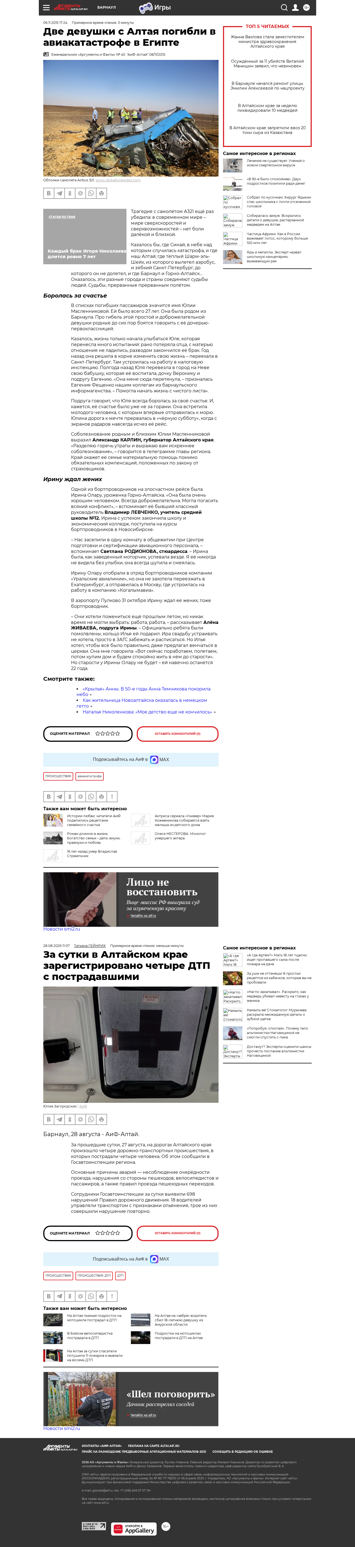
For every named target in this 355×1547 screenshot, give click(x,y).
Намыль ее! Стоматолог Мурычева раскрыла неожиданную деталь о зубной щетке (276, 1014)
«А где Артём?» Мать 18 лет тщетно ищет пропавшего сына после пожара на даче (277, 959)
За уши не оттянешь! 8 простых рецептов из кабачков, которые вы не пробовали (279, 977)
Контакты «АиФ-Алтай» (102, 1446)
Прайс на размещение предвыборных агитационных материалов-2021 (144, 1452)
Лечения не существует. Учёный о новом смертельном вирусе (276, 163)
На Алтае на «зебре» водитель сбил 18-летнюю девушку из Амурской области (181, 1320)
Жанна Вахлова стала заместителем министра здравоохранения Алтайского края (267, 42)
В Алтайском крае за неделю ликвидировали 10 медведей (267, 108)
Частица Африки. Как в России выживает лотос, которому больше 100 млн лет (277, 238)
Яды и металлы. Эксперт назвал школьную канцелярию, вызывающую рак (274, 256)
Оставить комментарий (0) (178, 734)
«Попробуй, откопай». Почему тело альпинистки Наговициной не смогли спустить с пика (277, 1032)
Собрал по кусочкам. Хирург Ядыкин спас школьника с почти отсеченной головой (279, 201)
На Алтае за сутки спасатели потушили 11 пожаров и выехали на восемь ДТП (95, 1355)
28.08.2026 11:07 (56, 946)
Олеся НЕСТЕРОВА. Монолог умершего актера (180, 836)
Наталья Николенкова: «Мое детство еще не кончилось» (147, 712)
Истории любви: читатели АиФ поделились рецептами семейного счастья (94, 820)
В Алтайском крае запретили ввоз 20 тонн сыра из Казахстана (267, 130)
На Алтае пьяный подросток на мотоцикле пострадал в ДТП (94, 1318)
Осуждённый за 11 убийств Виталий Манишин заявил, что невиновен (267, 63)
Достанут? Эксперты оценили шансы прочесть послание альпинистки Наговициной (279, 1051)
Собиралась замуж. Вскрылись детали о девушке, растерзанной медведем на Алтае (275, 220)
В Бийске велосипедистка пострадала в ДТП (90, 1335)
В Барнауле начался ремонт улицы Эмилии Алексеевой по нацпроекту (267, 86)
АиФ (83, 1106)
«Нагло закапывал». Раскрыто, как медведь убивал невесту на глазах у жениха (278, 996)
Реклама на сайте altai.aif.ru (153, 1446)
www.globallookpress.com (118, 180)
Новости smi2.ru (61, 929)
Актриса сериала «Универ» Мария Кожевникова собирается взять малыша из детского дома (184, 820)
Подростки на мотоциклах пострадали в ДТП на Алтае (179, 1335)
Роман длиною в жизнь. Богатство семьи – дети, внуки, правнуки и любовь (93, 838)
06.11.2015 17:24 (55, 23)
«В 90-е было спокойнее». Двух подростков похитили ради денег (276, 181)
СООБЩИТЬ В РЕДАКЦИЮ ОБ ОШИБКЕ (242, 1452)
